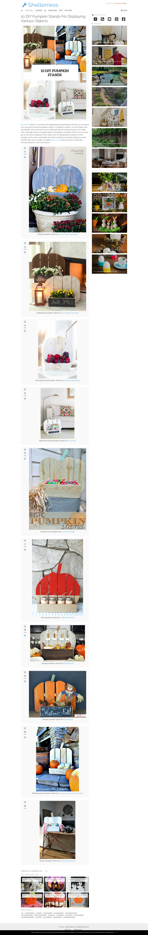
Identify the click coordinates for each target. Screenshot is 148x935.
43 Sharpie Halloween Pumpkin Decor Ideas (32, 880)
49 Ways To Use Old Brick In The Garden (109, 104)
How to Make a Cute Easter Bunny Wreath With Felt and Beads (107, 229)
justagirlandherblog (71, 380)
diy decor (39, 913)
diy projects (60, 915)
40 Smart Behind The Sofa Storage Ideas (109, 165)
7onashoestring (67, 532)
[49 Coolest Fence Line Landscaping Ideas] (109, 137)
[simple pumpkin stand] (57, 232)
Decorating (39, 10)
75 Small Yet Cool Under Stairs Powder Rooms (109, 123)
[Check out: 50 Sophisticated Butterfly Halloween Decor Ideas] (78, 884)
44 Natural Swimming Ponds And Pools (109, 83)
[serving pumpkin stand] (57, 661)
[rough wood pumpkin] (57, 529)
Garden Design (52, 10)
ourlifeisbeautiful (66, 617)
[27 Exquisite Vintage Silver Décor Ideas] (109, 35)
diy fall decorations (40, 915)
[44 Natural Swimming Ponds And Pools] (109, 76)
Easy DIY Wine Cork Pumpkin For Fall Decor (32, 895)
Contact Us (68, 930)
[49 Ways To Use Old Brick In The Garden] (109, 96)
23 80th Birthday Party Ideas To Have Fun (108, 62)
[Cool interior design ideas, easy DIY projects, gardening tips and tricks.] (40, 8)
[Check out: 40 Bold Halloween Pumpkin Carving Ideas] (55, 899)
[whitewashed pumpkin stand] (57, 791)
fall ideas (38, 917)
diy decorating (48, 913)
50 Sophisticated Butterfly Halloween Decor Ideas (78, 880)
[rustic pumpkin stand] (57, 858)
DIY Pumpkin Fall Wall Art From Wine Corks (78, 895)
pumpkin (25, 125)
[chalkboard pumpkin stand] (57, 310)
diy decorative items (71, 913)
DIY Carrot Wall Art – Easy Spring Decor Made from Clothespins (107, 209)
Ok (116, 932)
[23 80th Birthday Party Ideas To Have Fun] (109, 55)
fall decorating (78, 915)
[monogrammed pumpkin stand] (57, 378)
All (22, 10)
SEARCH (125, 10)
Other (61, 10)
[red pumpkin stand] (57, 615)
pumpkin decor (57, 917)
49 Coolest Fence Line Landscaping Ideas (107, 144)
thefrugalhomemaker (69, 313)
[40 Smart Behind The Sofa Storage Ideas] (109, 158)
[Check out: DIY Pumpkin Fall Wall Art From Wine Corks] (78, 899)
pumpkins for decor (69, 917)
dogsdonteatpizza (67, 861)
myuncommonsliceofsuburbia (70, 793)
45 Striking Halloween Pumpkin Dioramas (55, 880)
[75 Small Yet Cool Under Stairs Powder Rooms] (109, 117)
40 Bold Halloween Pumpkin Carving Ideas (54, 895)
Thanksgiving (118, 3)
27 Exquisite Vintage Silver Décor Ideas (109, 42)
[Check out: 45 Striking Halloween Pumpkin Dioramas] (55, 884)
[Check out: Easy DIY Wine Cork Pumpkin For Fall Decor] (32, 899)
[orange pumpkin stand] (57, 717)
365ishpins (68, 719)
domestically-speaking (68, 234)
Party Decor (68, 10)
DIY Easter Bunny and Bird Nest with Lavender (108, 250)
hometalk (71, 441)
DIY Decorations (29, 913)
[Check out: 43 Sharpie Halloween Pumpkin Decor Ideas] (32, 884)
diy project (51, 915)
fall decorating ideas (27, 917)
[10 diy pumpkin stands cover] (55, 119)
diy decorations (58, 913)
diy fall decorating (27, 915)
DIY (45, 10)
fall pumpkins (47, 917)
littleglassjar (68, 663)
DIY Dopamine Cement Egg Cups (105, 271)
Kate (46, 871)
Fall (125, 3)
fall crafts (69, 915)
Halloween (109, 3)
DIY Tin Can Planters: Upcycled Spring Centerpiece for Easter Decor (109, 188)
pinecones (56, 140)
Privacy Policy (78, 930)
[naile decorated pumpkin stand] (57, 438)
